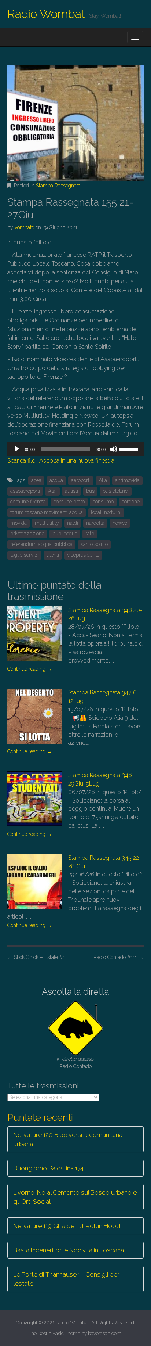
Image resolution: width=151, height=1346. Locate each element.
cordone (131, 502)
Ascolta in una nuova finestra (76, 460)
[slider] (129, 448)
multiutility (47, 523)
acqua (56, 480)
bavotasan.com (104, 1333)
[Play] (17, 449)
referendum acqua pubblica (41, 544)
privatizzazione (27, 533)
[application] (75, 449)
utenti (53, 555)
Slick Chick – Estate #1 (36, 957)
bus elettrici (116, 491)
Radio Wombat (46, 14)
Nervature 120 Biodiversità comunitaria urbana (67, 1139)
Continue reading (29, 669)
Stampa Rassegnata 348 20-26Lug (105, 614)
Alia (103, 480)
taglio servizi (24, 555)
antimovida (127, 480)
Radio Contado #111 (118, 957)
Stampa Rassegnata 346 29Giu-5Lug (100, 779)
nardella (95, 523)
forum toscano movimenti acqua (46, 512)
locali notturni (106, 512)
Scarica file (21, 460)
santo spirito (94, 544)
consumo (103, 502)
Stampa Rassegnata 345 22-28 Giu (104, 862)
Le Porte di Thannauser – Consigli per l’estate (66, 1279)
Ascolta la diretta (75, 991)
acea (36, 480)
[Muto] (113, 449)
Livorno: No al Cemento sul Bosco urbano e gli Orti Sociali (75, 1197)
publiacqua (64, 533)
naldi (72, 523)
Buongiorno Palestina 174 (48, 1168)
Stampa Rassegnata (58, 186)
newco (120, 523)
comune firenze (27, 502)
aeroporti (81, 480)
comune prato (69, 502)
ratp (89, 533)
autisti (71, 491)
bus (90, 491)
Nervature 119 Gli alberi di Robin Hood (66, 1226)
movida (18, 523)
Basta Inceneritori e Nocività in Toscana (68, 1250)
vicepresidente (83, 555)
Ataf (52, 491)
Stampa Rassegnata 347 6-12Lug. (103, 696)
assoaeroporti (25, 491)
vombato (24, 227)
